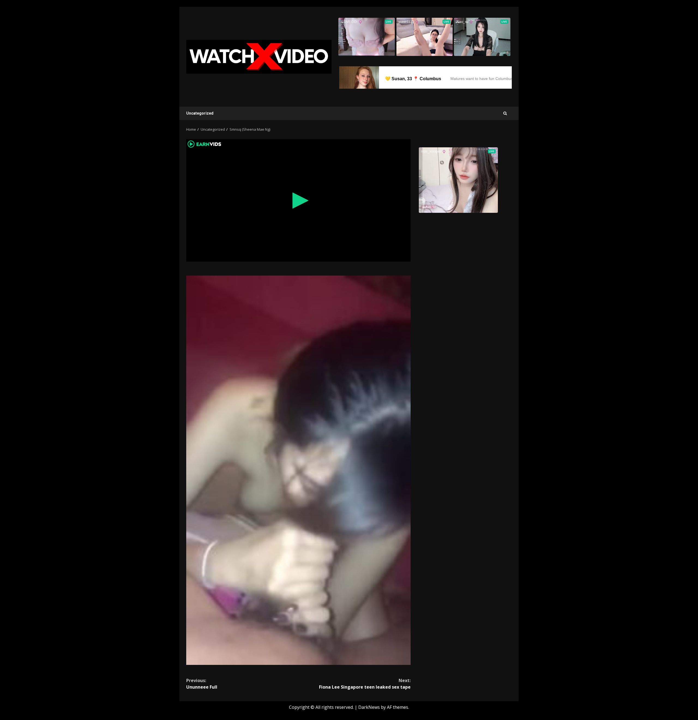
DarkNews (369, 707)
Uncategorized (199, 113)
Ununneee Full (201, 683)
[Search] (505, 113)
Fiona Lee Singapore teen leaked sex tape (365, 683)
